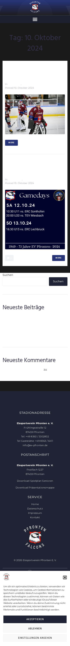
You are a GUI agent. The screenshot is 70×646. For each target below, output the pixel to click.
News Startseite (31, 84)
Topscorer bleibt (13, 326)
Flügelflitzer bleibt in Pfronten (23, 336)
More (11, 142)
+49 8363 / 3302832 (37, 436)
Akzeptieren (35, 619)
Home (35, 504)
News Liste (14, 84)
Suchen (8, 275)
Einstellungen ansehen (35, 638)
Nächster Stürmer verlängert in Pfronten (30, 316)
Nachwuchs (15, 179)
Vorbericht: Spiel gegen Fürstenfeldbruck (29, 72)
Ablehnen (35, 629)
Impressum (35, 512)
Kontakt (35, 517)
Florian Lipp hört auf (16, 321)
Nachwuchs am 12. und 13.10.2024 (27, 168)
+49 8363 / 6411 (44, 440)
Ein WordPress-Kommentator (23, 369)
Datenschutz (35, 508)
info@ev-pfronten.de (35, 445)
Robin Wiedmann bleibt (19, 331)
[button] (65, 577)
